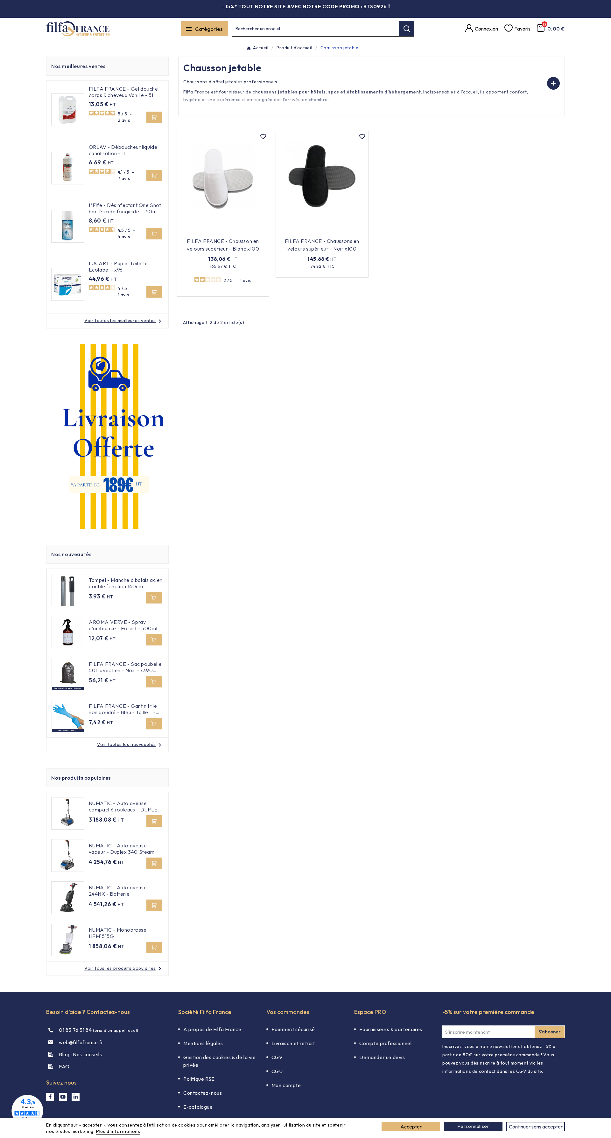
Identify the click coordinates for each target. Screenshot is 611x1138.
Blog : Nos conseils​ (80, 1054)
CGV (277, 1057)
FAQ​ (64, 1066)
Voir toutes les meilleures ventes (124, 320)
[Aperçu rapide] (251, 231)
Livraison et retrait (293, 1043)
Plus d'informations (118, 1131)
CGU (277, 1071)
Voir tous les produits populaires (124, 968)
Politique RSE (199, 1079)
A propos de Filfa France (212, 1029)
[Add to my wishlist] (263, 136)
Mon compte (286, 1085)
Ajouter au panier (219, 231)
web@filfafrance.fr (81, 1042)
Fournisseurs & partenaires (390, 1029)
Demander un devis (382, 1057)
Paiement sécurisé (293, 1029)
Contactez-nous (202, 1093)
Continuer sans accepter (536, 1126)
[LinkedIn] (76, 1097)
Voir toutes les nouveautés (130, 744)
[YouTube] (63, 1097)
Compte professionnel (385, 1043)
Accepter (411, 1126)
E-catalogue (198, 1107)
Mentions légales (203, 1043)
